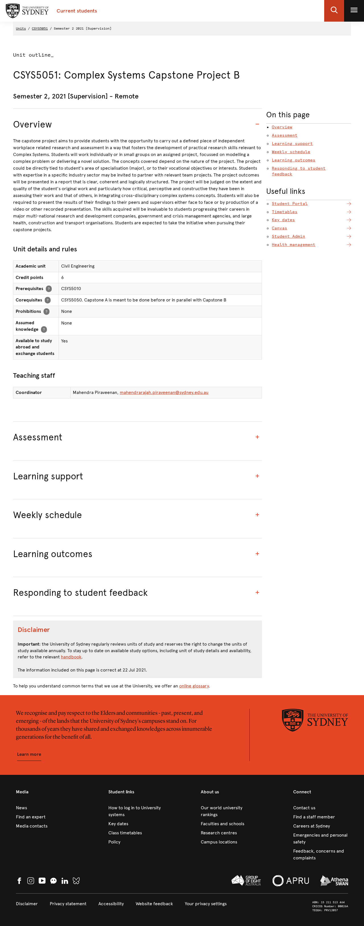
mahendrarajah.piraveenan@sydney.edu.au (164, 392)
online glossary (194, 686)
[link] (43, 807)
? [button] (49, 288)
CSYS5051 (40, 28)
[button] (334, 11)
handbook (71, 657)
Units (21, 28)
